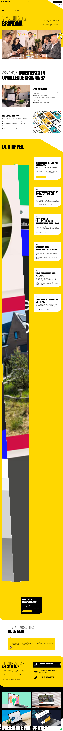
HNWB (17, 647)
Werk (31, 1)
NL (59, 4)
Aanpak (22, 1)
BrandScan (55, 168)
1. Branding (4, 10)
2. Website (12, 10)
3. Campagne (20, 10)
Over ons (40, 1)
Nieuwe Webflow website (43, 672)
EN (61, 4)
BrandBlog (35, 1)
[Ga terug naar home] (5, 1)
